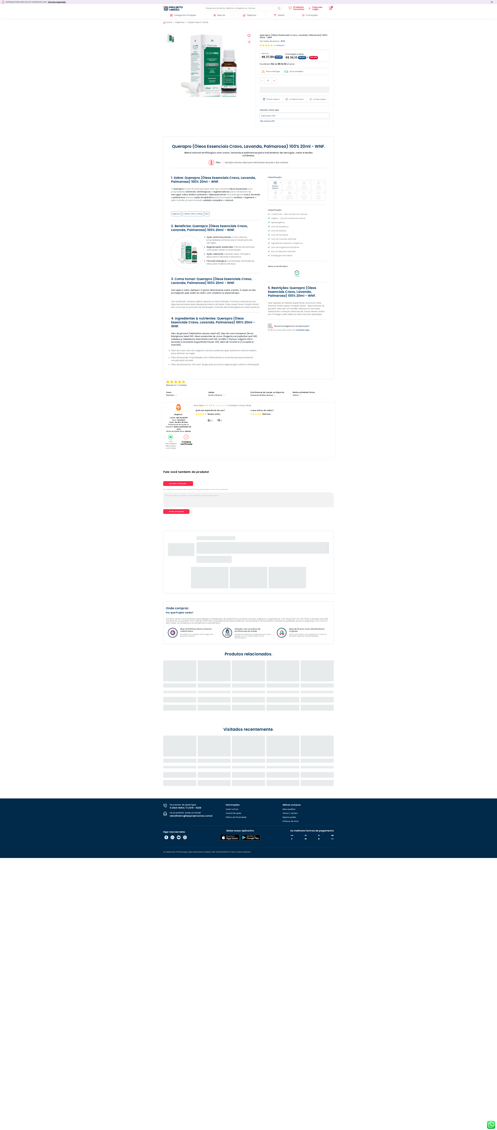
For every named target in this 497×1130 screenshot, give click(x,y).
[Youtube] (179, 837)
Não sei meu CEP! (267, 121)
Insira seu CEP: (268, 116)
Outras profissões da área (261, 395)
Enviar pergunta (176, 511)
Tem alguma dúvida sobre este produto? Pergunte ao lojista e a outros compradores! (195, 489)
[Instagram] (172, 837)
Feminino (170, 395)
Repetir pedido (289, 817)
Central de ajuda (233, 813)
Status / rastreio (290, 813)
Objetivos (180, 22)
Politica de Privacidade (236, 817)
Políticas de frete (290, 821)
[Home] (183, 8)
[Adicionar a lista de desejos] (249, 36)
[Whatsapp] (185, 837)
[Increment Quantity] (274, 81)
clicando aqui (302, 330)
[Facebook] (166, 837)
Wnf (207, 213)
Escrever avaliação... (178, 484)
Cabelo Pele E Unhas (197, 22)
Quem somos (232, 809)
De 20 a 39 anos (215, 395)
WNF (283, 41)
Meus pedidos (289, 809)
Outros (296, 395)
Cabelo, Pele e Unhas (192, 213)
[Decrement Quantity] (262, 81)
